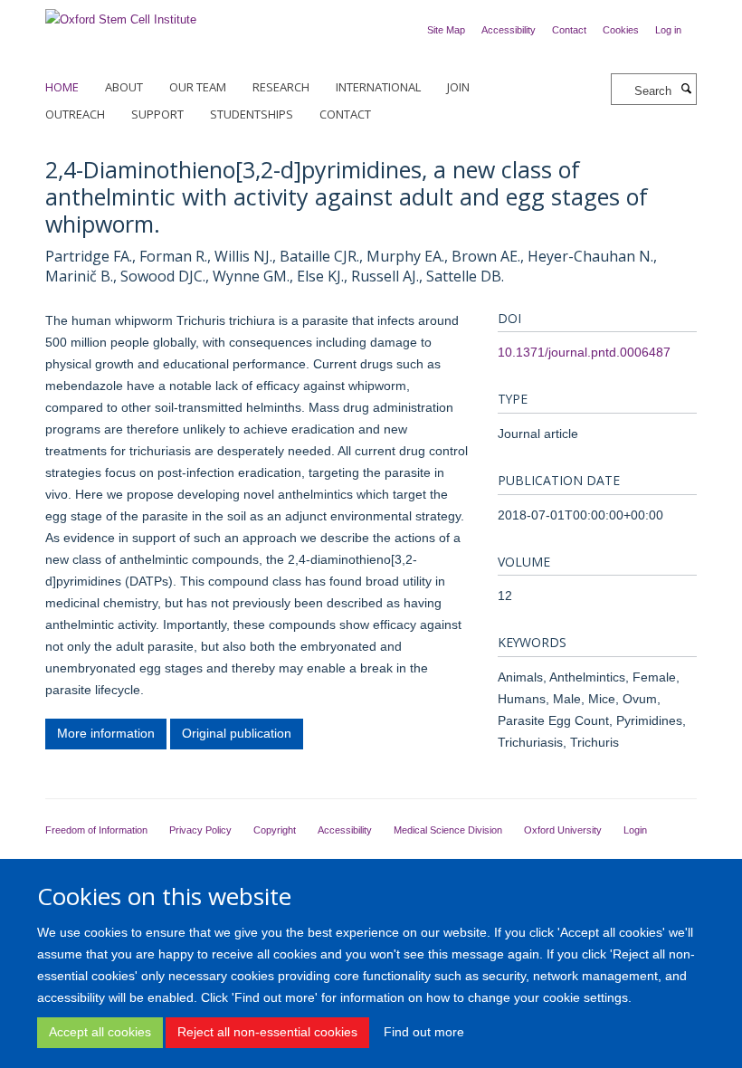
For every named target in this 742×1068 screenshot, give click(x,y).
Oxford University (563, 830)
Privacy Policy (200, 830)
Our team (197, 87)
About (124, 87)
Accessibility (508, 29)
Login (635, 830)
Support (157, 114)
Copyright (274, 830)
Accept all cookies (100, 1032)
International (378, 87)
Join (458, 87)
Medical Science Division (448, 830)
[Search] (686, 90)
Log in (668, 29)
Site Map (446, 29)
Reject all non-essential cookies (267, 1032)
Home (62, 87)
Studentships (251, 114)
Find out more (424, 1032)
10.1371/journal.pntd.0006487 (584, 352)
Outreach (75, 114)
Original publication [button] (236, 733)
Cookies (621, 29)
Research (280, 87)
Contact (569, 29)
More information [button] (106, 733)
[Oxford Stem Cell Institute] (120, 14)
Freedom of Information (96, 830)
